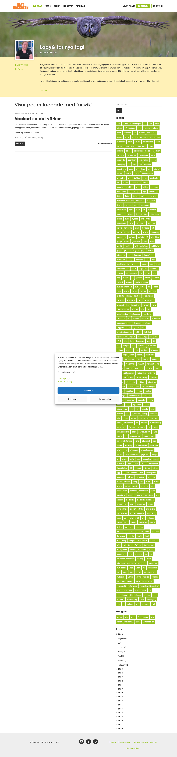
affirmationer (130, 128)
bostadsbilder (147, 173)
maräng (129, 368)
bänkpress (138, 150)
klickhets (120, 295)
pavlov (119, 436)
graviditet (128, 246)
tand (126, 522)
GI (147, 237)
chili (118, 182)
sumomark (128, 518)
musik (150, 400)
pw (118, 459)
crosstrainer (136, 182)
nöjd (137, 409)
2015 (119, 709)
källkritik (120, 282)
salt (141, 472)
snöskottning (122, 490)
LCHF (119, 341)
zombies (145, 604)
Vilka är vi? (129, 6)
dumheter (140, 200)
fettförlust (152, 209)
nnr (131, 409)
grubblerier (155, 246)
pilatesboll (146, 440)
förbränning (140, 223)
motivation (147, 395)
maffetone (150, 354)
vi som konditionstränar (149, 586)
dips (144, 191)
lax (151, 336)
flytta (148, 218)
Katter (119, 621)
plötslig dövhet (141, 445)
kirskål (126, 291)
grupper (127, 250)
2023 (119, 677)
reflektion (120, 463)
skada (119, 481)
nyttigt (144, 413)
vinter (155, 595)
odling (125, 418)
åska (130, 141)
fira (145, 214)
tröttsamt (138, 554)
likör (118, 345)
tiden (147, 531)
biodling (147, 164)
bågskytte (142, 146)
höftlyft (130, 259)
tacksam (150, 518)
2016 (119, 705)
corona (125, 182)
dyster (119, 205)
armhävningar (146, 137)
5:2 (145, 123)
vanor (125, 572)
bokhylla (120, 173)
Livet (138, 621)
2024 (119, 673)
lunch (131, 354)
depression (121, 191)
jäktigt (147, 273)
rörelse (147, 468)
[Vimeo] (95, 741)
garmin (141, 237)
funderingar (121, 237)
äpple (127, 137)
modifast (129, 391)
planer (119, 445)
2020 (119, 689)
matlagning (141, 373)
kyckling (138, 332)
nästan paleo (122, 409)
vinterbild (120, 599)
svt (143, 518)
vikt (150, 590)
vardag (138, 572)
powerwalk (154, 445)
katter (142, 286)
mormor (139, 391)
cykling (145, 187)
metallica (153, 377)
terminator (129, 527)
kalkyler (156, 277)
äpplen (135, 137)
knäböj (137, 295)
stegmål (120, 499)
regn (129, 463)
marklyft (149, 368)
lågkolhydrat (122, 336)
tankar (152, 522)
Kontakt (153, 742)
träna (130, 545)
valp (118, 572)
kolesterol (131, 300)
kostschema (135, 314)
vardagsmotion (150, 572)
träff (118, 545)
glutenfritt (136, 241)
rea (138, 459)
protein (119, 454)
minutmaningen (148, 386)
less (148, 341)
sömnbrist (121, 495)
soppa (130, 495)
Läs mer (43, 90)
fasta (138, 209)
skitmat (127, 481)
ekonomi (128, 205)
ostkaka (144, 422)
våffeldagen (121, 567)
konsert (146, 305)
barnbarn (120, 155)
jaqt (154, 273)
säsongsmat (151, 472)
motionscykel (134, 395)
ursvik (34, 137)
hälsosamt (121, 255)
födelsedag (121, 223)
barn (158, 150)
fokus (131, 223)
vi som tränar (140, 590)
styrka (140, 508)
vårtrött (146, 576)
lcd (156, 336)
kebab (155, 286)
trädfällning (121, 540)
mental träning (141, 377)
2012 (119, 720)
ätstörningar (148, 141)
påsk (134, 431)
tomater (131, 536)
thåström (139, 527)
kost (148, 309)
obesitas (153, 413)
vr (123, 604)
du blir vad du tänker (125, 200)
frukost (145, 232)
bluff (149, 169)
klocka (129, 295)
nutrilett (120, 413)
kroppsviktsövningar (142, 323)
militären (141, 382)
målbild (146, 359)
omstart (142, 418)
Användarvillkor (141, 742)
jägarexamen (131, 273)
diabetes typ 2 (134, 191)
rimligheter (153, 463)
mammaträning (153, 363)
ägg (139, 128)
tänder (133, 522)
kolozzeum (149, 300)
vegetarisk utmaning (144, 581)
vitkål (142, 599)
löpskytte (144, 350)
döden (119, 196)
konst (154, 305)
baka (151, 146)
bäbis (158, 141)
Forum (48, 6)
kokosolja (120, 300)
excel (136, 205)
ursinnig (140, 558)
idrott (157, 264)
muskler (120, 404)
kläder (134, 291)
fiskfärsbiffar (155, 214)
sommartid (143, 490)
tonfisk (139, 536)
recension (147, 459)
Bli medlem (143, 6)
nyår (127, 413)
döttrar (127, 196)
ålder (119, 132)
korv (142, 309)
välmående (152, 567)
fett (144, 209)
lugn (125, 354)
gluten (126, 241)
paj (149, 427)
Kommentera (106, 144)
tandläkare (143, 522)
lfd (154, 341)
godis (145, 241)
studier (133, 508)
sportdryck (148, 495)
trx (146, 554)
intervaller (154, 268)
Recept (57, 6)
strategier (141, 504)
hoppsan (139, 259)
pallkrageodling (123, 431)
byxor (145, 178)
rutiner (155, 468)
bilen (134, 164)
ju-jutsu (126, 277)
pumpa (154, 454)
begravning (143, 159)
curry (145, 182)
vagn (138, 567)
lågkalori (147, 332)
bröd (130, 178)
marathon (139, 368)
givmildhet (155, 237)
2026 (119, 634)
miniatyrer (152, 382)
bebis (153, 155)
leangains (140, 341)
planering (128, 445)
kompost (120, 305)
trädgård (132, 540)
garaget (132, 237)
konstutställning (123, 309)
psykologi (145, 454)
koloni (140, 300)
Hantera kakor (132, 748)
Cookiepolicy (64, 378)
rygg (118, 472)
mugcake (141, 400)
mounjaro (131, 400)
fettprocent (121, 214)
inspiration (143, 268)
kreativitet (145, 318)
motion (148, 391)
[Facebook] (88, 741)
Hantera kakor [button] (105, 399)
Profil (22, 65)
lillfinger (126, 345)
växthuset (121, 581)
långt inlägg (142, 336)
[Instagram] (81, 741)
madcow (140, 354)
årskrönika (121, 141)
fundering (155, 232)
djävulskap (153, 191)
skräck (148, 481)
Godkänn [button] (88, 390)
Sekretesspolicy (125, 742)
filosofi (130, 214)
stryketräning (122, 508)
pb (126, 436)
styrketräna (150, 508)
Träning (138, 545)
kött (129, 318)
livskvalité (142, 345)
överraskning (155, 422)
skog (135, 481)
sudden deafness (137, 513)
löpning (40, 137)
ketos (119, 291)
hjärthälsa (121, 259)
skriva (156, 481)
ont (156, 418)
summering (151, 513)
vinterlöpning (132, 599)
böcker (157, 169)
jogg (118, 277)
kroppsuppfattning (124, 323)
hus (151, 264)
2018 (119, 696)
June (120, 647)
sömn (153, 490)
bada (133, 146)
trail (29, 137)
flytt (142, 218)
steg (157, 495)
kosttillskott (147, 314)
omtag (150, 418)
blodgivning (121, 169)
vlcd (118, 604)
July (119, 642)
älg (135, 132)
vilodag (138, 595)
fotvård (127, 232)
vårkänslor (121, 576)
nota (152, 409)
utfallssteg (131, 563)
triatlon (151, 549)
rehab (135, 463)
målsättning (130, 363)
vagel (131, 567)
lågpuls (132, 336)
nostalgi (145, 409)
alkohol (142, 132)
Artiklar (80, 6)
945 (150, 123)
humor (144, 264)
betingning (121, 164)
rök (131, 468)
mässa (158, 368)
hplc (153, 259)
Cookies (112, 742)
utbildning (121, 563)
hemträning (149, 255)
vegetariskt (121, 586)
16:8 (118, 123)
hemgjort (137, 255)
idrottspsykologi (123, 268)
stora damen (122, 504)
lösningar (154, 350)
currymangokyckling (125, 187)
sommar (133, 490)
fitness (119, 218)
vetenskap (132, 586)
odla (118, 418)
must (128, 404)
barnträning (131, 155)
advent (119, 128)
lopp (136, 350)
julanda (139, 277)
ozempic (141, 427)
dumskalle (151, 200)
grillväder (144, 246)
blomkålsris (140, 169)
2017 (119, 701)
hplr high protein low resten (128, 264)
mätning (151, 373)
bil (129, 164)
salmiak (134, 472)
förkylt (119, 227)
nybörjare (136, 413)
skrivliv (119, 486)
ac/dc (157, 123)
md (124, 377)
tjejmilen (155, 531)
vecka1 (130, 581)
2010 (119, 728)
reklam (144, 463)
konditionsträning (133, 305)
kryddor (136, 327)
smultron (144, 486)
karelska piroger (141, 282)
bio (140, 164)
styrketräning (122, 513)
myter (146, 404)
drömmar (145, 196)
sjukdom (151, 477)
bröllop (137, 178)
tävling (119, 527)
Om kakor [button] (72, 399)
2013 (119, 716)
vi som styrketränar (124, 590)
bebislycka (121, 159)
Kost (152, 617)
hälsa (150, 250)
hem (130, 255)
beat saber (143, 155)
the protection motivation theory (130, 531)
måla (138, 359)
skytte (127, 486)
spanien (138, 495)
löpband (120, 350)
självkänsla (140, 477)
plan (154, 440)
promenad (134, 450)
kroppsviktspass (123, 327)
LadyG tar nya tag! (62, 47)
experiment (121, 209)
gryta (143, 250)
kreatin (136, 318)
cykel (138, 187)
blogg (131, 169)
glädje (119, 241)
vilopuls (147, 595)
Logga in (158, 6)
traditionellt (142, 540)
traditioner (154, 540)
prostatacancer (147, 450)
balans (128, 150)
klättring (152, 291)
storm (132, 504)
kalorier (129, 282)
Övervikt (132, 427)
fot (153, 227)
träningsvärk (122, 549)
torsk (147, 536)
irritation (120, 273)
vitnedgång (151, 599)
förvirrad (145, 227)
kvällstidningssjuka (124, 332)
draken (136, 196)
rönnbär (138, 468)
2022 (119, 681)
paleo (155, 427)
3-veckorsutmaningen (132, 123)
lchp (126, 341)
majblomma (129, 359)
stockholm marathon (145, 499)
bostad (137, 173)
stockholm (130, 499)
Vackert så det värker (38, 118)
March (120, 660)
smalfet (135, 486)
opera (119, 422)
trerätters (142, 549)
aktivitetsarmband (151, 128)
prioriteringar (122, 450)
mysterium (137, 404)
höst (147, 259)
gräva (152, 241)
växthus (155, 576)
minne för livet (133, 386)
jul (132, 277)
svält (137, 518)
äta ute (137, 141)
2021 (119, 685)
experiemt (145, 205)
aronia (157, 137)
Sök (119, 110)
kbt (149, 286)
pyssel (124, 459)
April (120, 656)
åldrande (127, 132)
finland (139, 214)
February (122, 665)
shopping (120, 477)
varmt (138, 576)
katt (136, 286)
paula (155, 431)
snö (152, 486)
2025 (119, 669)
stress (150, 504)
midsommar (130, 382)
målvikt (141, 363)
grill (136, 246)
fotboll (119, 232)
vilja (131, 595)
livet (133, 345)
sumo (119, 518)
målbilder (155, 359)
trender (133, 549)
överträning (121, 427)
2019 (119, 692)
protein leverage (132, 454)
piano (137, 440)
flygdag (135, 218)
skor (141, 481)
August (121, 638)
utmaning (142, 563)
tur (151, 554)
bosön (128, 173)
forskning (128, 227)
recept (156, 459)
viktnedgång (122, 595)
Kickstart (68, 6)
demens (154, 187)
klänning (143, 291)
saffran (126, 472)
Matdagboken (128, 373)
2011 (119, 724)
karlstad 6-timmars (124, 286)
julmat (147, 277)
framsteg (136, 232)
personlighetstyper (124, 440)
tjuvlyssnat (121, 536)
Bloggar (37, 6)
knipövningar (148, 295)
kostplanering (122, 314)
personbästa (149, 436)
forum (137, 227)
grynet (136, 250)
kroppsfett (156, 318)
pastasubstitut (144, 431)
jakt (141, 273)
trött (130, 554)
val (144, 567)
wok (137, 604)
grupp (119, 250)
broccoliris (121, 178)
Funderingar (143, 617)
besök (153, 159)
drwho (154, 196)
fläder (127, 218)
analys (119, 137)
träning (20, 137)
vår (131, 572)
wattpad (130, 604)
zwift (153, 604)
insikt (134, 268)
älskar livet (151, 132)
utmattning (153, 563)
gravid (119, 246)
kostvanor (121, 318)
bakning (120, 150)
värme (130, 576)
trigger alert (121, 554)
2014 (119, 712)
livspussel (152, 345)
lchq (132, 341)
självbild (130, 477)
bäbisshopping (123, 146)
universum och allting (125, 558)
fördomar (151, 223)
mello (130, 377)
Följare (20, 69)
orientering (128, 422)
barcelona (149, 150)
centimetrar (154, 178)
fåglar (131, 209)
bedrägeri (132, 159)
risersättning (122, 468)
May (120, 651)
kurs (143, 327)
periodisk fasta (135, 436)
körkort (135, 309)
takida (119, 522)
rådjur (132, 459)
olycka (133, 418)
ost (137, 422)
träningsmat (149, 545)
